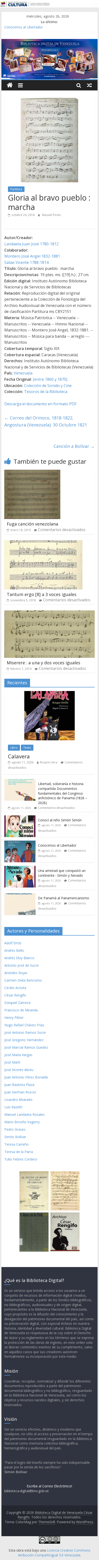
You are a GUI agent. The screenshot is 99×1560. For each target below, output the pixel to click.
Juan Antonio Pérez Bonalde (26, 1077)
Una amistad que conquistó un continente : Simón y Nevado (62, 873)
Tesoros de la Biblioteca (45, 391)
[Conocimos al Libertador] (20, 843)
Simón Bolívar (15, 1137)
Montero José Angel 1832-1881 (32, 256)
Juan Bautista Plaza (19, 1084)
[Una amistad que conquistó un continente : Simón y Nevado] (20, 868)
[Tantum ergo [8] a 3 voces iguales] (43, 543)
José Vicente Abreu (18, 1069)
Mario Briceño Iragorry (22, 1122)
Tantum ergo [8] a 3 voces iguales (41, 594)
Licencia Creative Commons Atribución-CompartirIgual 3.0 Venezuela (54, 1552)
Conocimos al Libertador (23, 27)
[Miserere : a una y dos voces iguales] (49, 613)
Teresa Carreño (16, 1144)
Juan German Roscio (20, 1092)
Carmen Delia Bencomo (23, 980)
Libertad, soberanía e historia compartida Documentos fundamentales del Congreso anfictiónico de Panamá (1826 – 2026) (62, 793)
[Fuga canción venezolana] (32, 472)
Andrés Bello (14, 950)
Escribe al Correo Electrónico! (49, 1486)
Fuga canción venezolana (32, 524)
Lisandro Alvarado (18, 1099)
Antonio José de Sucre (21, 965)
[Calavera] (49, 693)
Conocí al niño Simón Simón (60, 820)
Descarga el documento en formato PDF (40, 403)
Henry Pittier (14, 1017)
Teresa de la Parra (18, 1151)
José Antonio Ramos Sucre (25, 1032)
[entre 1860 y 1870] (50, 379)
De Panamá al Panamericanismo (63, 898)
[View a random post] (89, 85)
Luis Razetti (13, 1107)
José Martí (12, 1062)
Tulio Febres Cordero (20, 1159)
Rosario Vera (48, 762)
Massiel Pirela (51, 215)
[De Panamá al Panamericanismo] (20, 896)
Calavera (19, 756)
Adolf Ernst (12, 943)
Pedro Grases (14, 1129)
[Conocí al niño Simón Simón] (20, 818)
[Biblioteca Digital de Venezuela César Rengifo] (49, 41)
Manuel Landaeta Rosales (24, 1114)
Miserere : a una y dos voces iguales (43, 663)
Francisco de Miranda (21, 1010)
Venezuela (23, 373)
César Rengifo (15, 995)
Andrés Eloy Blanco (19, 958)
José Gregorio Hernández (23, 1040)
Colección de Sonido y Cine (48, 385)
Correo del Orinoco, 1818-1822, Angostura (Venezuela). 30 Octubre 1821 (45, 421)
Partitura (16, 189)
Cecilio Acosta (15, 987)
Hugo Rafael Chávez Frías (24, 1025)
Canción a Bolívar (74, 446)
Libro (14, 748)
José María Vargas (18, 1055)
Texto (27, 748)
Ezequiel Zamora (17, 1002)
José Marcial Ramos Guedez (26, 1047)
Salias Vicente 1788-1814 (26, 262)
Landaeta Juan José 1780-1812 (31, 244)
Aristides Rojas (15, 972)
